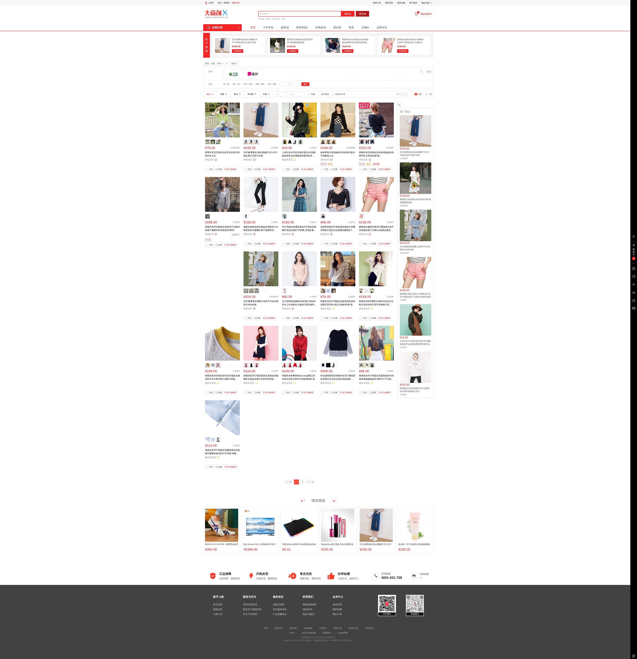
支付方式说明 (250, 614)
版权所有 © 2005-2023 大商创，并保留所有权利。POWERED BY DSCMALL (318, 640)
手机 (283, 19)
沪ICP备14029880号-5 (325, 637)
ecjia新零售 (342, 633)
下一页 (311, 482)
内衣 (268, 19)
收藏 (220, 169)
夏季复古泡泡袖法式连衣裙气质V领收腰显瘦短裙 (415, 201)
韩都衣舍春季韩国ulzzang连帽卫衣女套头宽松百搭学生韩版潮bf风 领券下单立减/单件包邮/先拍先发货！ (299, 377)
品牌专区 (382, 27)
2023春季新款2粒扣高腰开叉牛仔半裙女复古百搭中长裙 (260, 154)
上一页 (288, 482)
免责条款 (308, 628)
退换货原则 (278, 604)
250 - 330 (260, 84)
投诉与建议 (308, 614)
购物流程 (217, 609)
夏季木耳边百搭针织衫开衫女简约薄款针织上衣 (222, 154)
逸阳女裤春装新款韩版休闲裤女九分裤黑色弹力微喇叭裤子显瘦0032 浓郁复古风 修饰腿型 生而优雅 (261, 229)
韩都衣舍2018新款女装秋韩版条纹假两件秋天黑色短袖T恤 (376, 154)
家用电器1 (302, 27)
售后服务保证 (280, 609)
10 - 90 (226, 84)
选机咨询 (307, 609)
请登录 (227, 3)
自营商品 (325, 94)
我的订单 (377, 3)
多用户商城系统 (309, 633)
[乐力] (253, 73)
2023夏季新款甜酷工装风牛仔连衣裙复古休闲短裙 (261, 303)
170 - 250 (248, 84)
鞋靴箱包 (321, 27)
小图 (430, 94)
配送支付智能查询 (252, 609)
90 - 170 (236, 84)
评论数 (250, 94)
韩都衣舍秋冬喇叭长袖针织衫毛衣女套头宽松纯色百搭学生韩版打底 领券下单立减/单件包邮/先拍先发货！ (376, 303)
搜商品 (347, 13)
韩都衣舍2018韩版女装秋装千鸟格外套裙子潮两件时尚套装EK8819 (222, 228)
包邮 (313, 94)
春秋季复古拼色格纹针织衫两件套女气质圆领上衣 (337, 154)
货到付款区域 (250, 604)
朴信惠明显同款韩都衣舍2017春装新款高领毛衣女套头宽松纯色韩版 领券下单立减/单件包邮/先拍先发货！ (337, 377)
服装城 (285, 27)
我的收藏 (401, 3)
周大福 (261, 19)
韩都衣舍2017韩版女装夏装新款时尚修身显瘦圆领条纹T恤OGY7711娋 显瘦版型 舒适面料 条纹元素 (376, 377)
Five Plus (276, 19)
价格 (265, 94)
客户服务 (413, 3)
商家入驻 (338, 628)
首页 (253, 27)
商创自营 (209, 159)
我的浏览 (389, 3)
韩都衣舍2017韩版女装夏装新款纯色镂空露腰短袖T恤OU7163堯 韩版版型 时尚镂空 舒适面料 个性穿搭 (222, 452)
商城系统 (327, 633)
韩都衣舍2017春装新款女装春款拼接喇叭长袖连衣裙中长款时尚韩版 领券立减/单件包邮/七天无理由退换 (261, 377)
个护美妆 (268, 27)
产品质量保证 (280, 614)
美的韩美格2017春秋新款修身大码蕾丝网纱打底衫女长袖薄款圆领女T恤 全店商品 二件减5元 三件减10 (337, 229)
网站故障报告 (310, 604)
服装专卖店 (287, 159)
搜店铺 (362, 13)
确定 (305, 84)
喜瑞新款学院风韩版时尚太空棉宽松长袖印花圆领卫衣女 (415, 389)
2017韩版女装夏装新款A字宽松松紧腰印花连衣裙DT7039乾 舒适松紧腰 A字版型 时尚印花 (299, 229)
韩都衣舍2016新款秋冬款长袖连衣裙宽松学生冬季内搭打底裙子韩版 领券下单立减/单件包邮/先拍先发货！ (222, 377)
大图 (420, 94)
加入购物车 (232, 169)
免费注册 (236, 3)
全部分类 (217, 27)
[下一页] (405, 94)
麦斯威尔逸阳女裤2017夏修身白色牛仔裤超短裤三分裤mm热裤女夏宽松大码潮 (410, 42)
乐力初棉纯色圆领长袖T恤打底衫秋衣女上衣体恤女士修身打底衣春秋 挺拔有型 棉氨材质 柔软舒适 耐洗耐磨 (299, 303)
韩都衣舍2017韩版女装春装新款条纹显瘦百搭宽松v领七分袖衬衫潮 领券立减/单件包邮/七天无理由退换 (337, 303)
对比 (211, 169)
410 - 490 (272, 84)
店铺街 (365, 27)
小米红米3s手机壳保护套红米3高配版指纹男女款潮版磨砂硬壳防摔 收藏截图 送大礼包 (299, 154)
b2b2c (292, 633)
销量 (222, 94)
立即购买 (238, 51)
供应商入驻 (353, 628)
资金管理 (337, 604)
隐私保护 (279, 628)
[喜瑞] (233, 73)
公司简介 (323, 628)
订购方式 (217, 614)
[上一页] (401, 94)
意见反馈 (369, 628)
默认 (209, 94)
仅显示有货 (340, 94)
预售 (351, 27)
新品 (236, 94)
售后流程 (217, 604)
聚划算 (337, 27)
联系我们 (293, 628)
